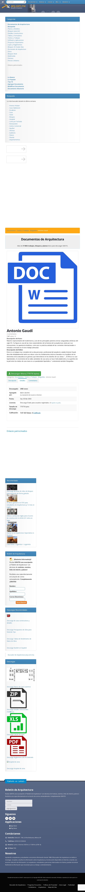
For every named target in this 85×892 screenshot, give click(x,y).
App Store (13, 826)
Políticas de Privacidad (50, 885)
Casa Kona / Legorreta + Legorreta (18, 544)
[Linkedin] (13, 818)
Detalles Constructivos (15, 33)
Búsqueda (11, 96)
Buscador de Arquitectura (18, 885)
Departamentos (14, 140)
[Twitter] (10, 818)
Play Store (13, 828)
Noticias (41, 2)
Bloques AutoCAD (14, 31)
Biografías (33, 230)
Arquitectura (42, 887)
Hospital (12, 119)
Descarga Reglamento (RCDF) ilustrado (20, 757)
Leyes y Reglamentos (15, 45)
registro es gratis (56, 403)
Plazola (11, 137)
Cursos (50, 2)
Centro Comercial (15, 126)
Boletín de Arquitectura (16, 554)
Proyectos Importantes (15, 42)
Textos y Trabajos (14, 38)
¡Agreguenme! (11, 808)
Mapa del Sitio (52, 887)
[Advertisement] (15, 71)
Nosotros (65, 2)
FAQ (15, 848)
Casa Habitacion (14, 108)
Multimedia (11, 56)
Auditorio (12, 133)
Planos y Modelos (14, 29)
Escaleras (12, 110)
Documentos (32, 2)
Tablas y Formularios (15, 36)
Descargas (11, 661)
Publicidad (71, 885)
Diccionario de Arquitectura (17, 49)
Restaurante (13, 124)
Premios (10, 58)
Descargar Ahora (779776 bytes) (24, 373)
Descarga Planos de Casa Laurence (19, 687)
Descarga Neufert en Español (17, 648)
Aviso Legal (62, 885)
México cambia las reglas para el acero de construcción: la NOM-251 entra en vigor (20, 518)
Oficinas (12, 131)
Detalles (22, 381)
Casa (11, 112)
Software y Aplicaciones (16, 40)
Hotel (11, 115)
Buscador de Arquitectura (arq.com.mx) (21, 655)
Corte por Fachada (15, 121)
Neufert (12, 128)
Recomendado (12, 480)
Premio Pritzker (14, 106)
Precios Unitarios (13, 61)
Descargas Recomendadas (17, 610)
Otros (10, 51)
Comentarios (33, 381)
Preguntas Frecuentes (34, 885)
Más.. (57, 2)
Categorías (11, 19)
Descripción (12, 381)
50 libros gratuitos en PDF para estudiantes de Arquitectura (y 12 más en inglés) (20, 505)
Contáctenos (32, 887)
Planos (11, 135)
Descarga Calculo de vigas (15, 735)
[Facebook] (6, 818)
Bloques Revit (12, 54)
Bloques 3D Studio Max (16, 47)
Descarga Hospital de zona (16, 768)
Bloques (12, 117)
